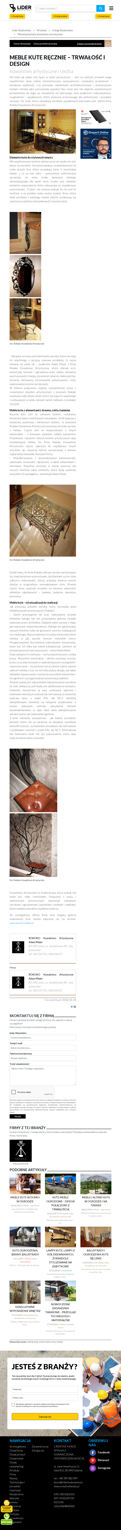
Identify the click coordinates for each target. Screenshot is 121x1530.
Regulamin (16, 1522)
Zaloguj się (38, 1450)
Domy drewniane (22, 43)
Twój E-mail (16, 1043)
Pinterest (103, 1460)
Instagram (103, 1468)
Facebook (103, 1452)
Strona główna (18, 1446)
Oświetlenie (66, 1270)
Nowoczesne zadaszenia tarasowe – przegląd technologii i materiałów (60, 1312)
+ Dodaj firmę (17, 16)
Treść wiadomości (19, 1063)
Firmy (13, 1474)
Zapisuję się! (45, 1416)
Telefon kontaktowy (21, 1053)
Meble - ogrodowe (31, 1205)
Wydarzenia (16, 1494)
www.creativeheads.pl (66, 1486)
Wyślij (17, 1116)
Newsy (14, 1478)
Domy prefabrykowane (45, 43)
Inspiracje (15, 1490)
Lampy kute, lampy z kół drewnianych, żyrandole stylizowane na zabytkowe (60, 1258)
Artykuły (41, 30)
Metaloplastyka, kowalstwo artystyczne (40, 34)
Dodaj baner (17, 1458)
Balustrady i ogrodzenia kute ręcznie (96, 1254)
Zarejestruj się (40, 1446)
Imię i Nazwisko (18, 1032)
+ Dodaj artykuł (60, 16)
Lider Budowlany (21, 30)
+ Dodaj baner (103, 16)
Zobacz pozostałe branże (89, 43)
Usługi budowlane (62, 30)
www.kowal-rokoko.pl (22, 922)
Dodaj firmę (16, 1450)
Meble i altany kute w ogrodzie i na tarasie (96, 1201)
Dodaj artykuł (17, 1454)
